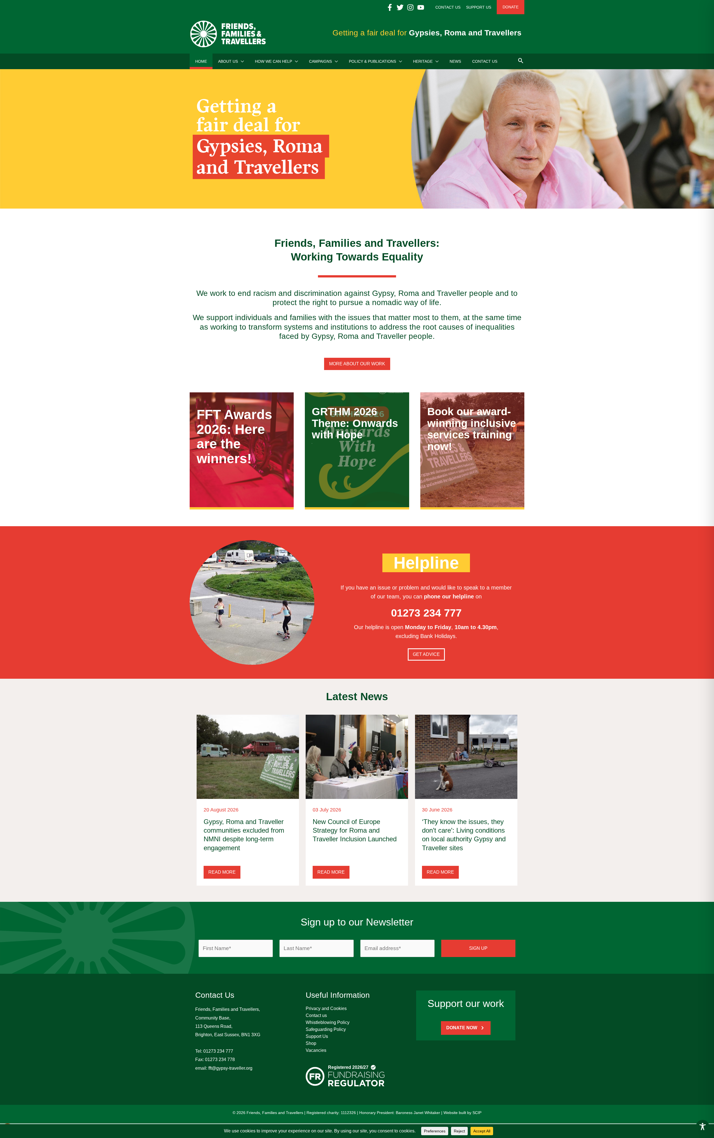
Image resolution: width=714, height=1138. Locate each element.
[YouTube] (420, 7)
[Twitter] (400, 7)
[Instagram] (410, 7)
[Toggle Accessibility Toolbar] (702, 1126)
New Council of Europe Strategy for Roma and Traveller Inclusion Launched (355, 830)
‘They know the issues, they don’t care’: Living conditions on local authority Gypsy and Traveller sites (464, 835)
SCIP (476, 1112)
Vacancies (316, 1050)
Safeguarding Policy (326, 1029)
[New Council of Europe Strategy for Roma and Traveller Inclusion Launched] (357, 756)
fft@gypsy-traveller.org (230, 1068)
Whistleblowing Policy (327, 1022)
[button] (241, 61)
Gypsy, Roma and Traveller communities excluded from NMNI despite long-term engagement (244, 835)
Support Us (317, 1036)
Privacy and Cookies (326, 1008)
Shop (311, 1043)
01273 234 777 (218, 1051)
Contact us (316, 1015)
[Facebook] (389, 7)
